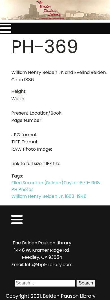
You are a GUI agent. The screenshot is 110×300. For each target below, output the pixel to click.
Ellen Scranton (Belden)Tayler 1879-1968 (55, 182)
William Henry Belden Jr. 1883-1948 (49, 196)
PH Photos (22, 189)
